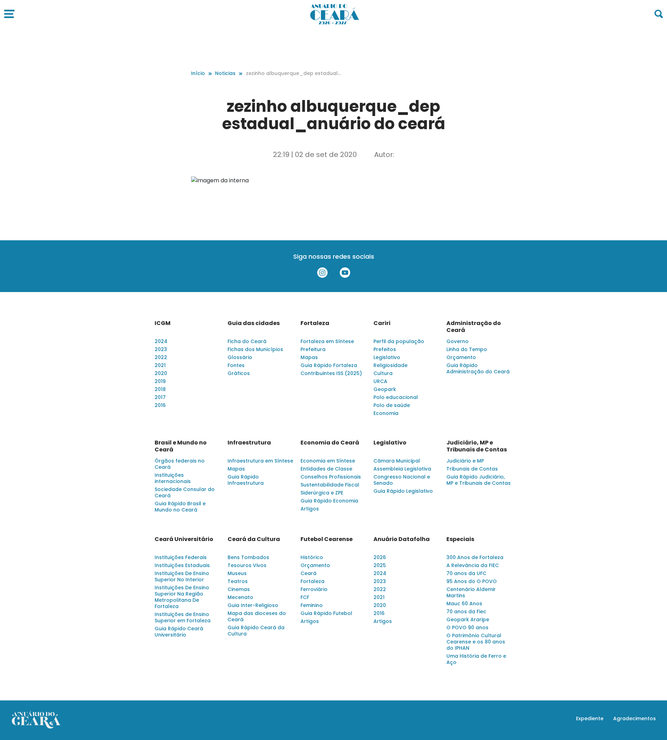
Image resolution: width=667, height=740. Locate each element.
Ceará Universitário (184, 539)
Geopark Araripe (467, 619)
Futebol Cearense (326, 539)
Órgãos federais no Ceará (180, 464)
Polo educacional (395, 397)
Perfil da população (398, 341)
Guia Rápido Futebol (326, 613)
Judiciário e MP (465, 461)
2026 (379, 557)
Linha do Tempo (466, 349)
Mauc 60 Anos (464, 603)
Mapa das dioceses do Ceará (257, 616)
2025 (379, 565)
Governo (457, 341)
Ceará (308, 573)
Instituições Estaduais (182, 565)
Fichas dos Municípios (255, 349)
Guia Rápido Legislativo (403, 491)
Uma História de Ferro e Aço (476, 659)
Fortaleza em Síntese (327, 341)
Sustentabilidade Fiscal (329, 485)
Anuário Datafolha (401, 539)
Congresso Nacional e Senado (401, 480)
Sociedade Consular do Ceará (185, 492)
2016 (160, 405)
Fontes (236, 365)
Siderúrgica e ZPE (321, 493)
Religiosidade (390, 365)
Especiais (460, 539)
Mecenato (240, 597)
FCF (304, 597)
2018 (160, 389)
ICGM (163, 323)
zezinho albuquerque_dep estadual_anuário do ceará (292, 73)
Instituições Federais (181, 557)
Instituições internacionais (173, 478)
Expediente (589, 718)
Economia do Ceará (329, 442)
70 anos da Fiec (466, 611)
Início (198, 73)
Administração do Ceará (473, 327)
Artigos (309, 509)
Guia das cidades (254, 323)
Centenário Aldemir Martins (471, 592)
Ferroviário (314, 589)
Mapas (309, 357)
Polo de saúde (391, 405)
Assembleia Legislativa (402, 469)
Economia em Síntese (327, 461)
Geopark (384, 389)
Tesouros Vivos (247, 565)
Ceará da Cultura (254, 539)
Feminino (311, 605)
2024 (161, 341)
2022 (161, 357)
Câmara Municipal (396, 461)
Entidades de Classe (326, 469)
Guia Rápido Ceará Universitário (179, 631)
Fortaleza (314, 323)
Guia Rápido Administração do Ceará (478, 368)
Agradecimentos (634, 718)
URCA (380, 381)
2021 (160, 365)
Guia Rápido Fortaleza (328, 365)
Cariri (381, 323)
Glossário (240, 357)
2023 (161, 349)
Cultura (383, 373)
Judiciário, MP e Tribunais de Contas (476, 446)
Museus (237, 573)
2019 (160, 381)
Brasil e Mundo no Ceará (181, 446)
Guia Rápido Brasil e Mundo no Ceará (180, 506)
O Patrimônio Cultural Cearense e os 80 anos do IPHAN (475, 641)
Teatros (238, 581)
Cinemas (239, 589)
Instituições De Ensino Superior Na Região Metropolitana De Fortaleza (182, 596)
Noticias (225, 73)
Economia (385, 413)
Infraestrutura (249, 442)
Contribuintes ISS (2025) (331, 373)
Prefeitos (384, 349)
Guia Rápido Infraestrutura (246, 480)
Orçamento (461, 357)
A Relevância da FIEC (472, 565)
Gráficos (239, 373)
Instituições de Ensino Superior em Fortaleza (183, 617)
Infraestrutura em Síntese (260, 461)
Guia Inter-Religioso (253, 605)
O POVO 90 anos (467, 627)
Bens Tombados (248, 557)
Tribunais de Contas (472, 469)
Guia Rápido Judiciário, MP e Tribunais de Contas (478, 480)
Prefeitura (313, 349)
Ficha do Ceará (247, 341)
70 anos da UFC (466, 573)
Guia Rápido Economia (329, 501)
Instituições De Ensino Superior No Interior (182, 576)
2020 (161, 373)
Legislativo (386, 357)
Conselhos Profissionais (330, 477)
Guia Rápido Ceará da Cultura (256, 630)
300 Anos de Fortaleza (474, 557)
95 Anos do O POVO (471, 581)
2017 (160, 397)
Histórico (311, 557)
